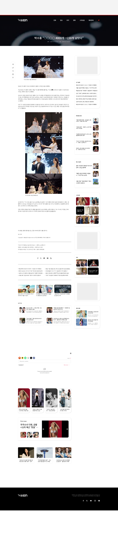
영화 (74, 20)
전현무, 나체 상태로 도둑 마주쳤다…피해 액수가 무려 (30, 247)
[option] (55, 429)
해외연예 (91, 20)
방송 (61, 20)
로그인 (99, 494)
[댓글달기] (13, 71)
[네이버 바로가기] (99, 501)
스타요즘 (82, 20)
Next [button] (67, 429)
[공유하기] (13, 67)
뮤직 (68, 20)
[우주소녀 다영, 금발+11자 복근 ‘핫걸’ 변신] (55, 429)
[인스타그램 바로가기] (95, 501)
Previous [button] (43, 429)
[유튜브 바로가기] (91, 501)
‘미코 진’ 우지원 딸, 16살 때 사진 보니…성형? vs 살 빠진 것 (31, 245)
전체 (55, 20)
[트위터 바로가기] (87, 501)
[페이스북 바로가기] (83, 501)
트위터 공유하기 (41, 258)
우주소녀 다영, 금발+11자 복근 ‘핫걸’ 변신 (29, 427)
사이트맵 (95, 494)
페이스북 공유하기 (37, 258)
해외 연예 (78, 308)
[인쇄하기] (13, 74)
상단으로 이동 (13, 77)
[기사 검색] (98, 20)
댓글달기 (13, 71)
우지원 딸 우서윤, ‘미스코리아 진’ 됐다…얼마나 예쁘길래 (31, 249)
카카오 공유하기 (44, 258)
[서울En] (22, 20)
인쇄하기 (13, 74)
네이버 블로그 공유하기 (47, 258)
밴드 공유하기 (51, 258)
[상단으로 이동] (13, 77)
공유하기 (13, 67)
